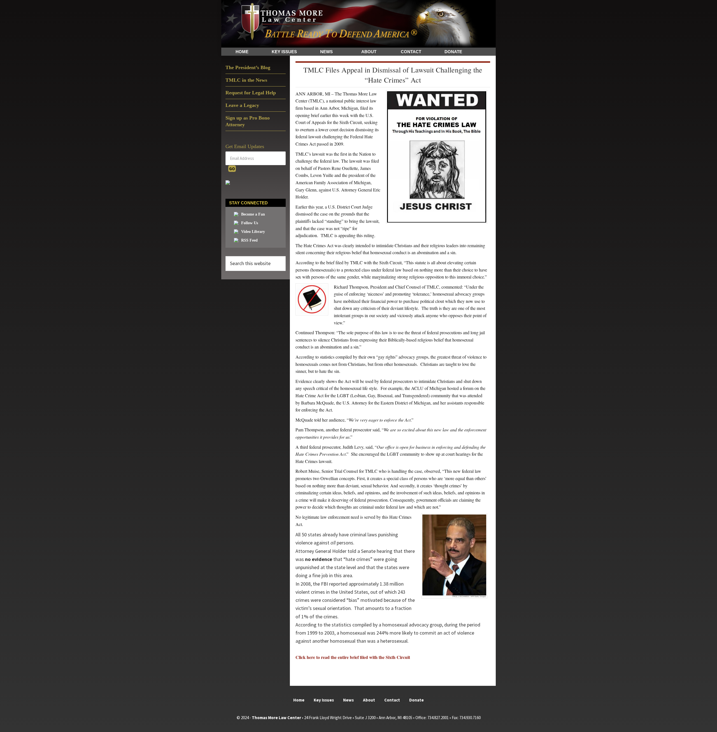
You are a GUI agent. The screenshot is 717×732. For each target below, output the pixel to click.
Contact (392, 700)
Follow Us (249, 223)
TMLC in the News (246, 80)
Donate (416, 700)
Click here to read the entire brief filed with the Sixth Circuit (352, 657)
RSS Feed (249, 240)
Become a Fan (253, 214)
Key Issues (324, 700)
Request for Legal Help (250, 92)
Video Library (253, 232)
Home (298, 700)
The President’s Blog (247, 67)
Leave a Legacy (242, 105)
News (348, 700)
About (369, 700)
